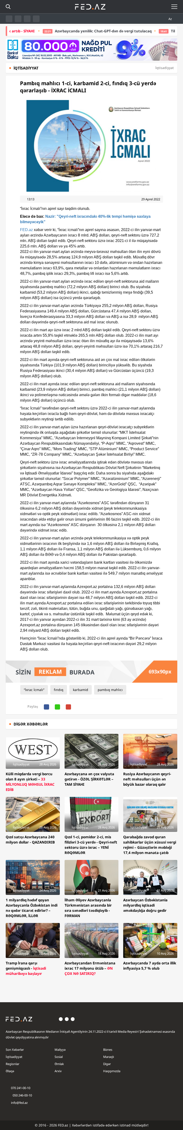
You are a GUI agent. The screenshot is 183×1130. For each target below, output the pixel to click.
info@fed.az (19, 1102)
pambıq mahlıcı (110, 689)
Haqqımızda (111, 1071)
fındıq (58, 689)
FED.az (26, 230)
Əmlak (59, 1064)
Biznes (107, 1049)
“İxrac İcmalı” (34, 689)
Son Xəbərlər (15, 1049)
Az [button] (170, 19)
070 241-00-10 (20, 1088)
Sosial (59, 1057)
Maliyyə (60, 1049)
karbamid (80, 689)
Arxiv (58, 1071)
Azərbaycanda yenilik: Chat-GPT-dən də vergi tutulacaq (82, 31)
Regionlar (12, 1064)
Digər (107, 1064)
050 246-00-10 (22, 1095)
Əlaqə (10, 1071)
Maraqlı (108, 1057)
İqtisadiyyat (14, 1057)
